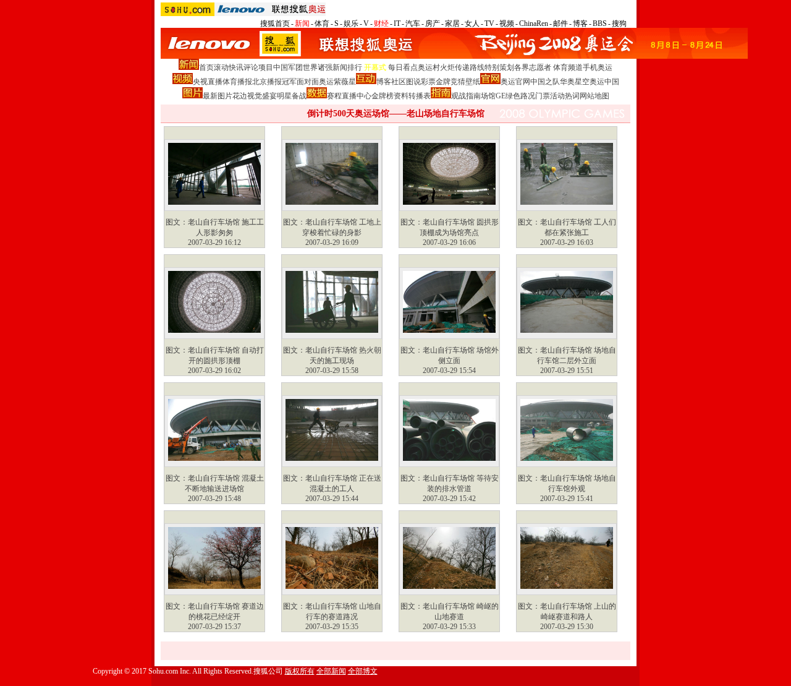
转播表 (419, 96)
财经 (381, 23)
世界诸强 (317, 67)
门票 (542, 96)
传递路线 (469, 67)
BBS (600, 23)
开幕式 (375, 67)
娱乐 (351, 23)
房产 (432, 23)
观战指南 (466, 96)
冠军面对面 (300, 81)
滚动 (221, 67)
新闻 (302, 23)
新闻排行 (347, 67)
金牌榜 (382, 96)
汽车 (412, 23)
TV (489, 23)
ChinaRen (533, 23)
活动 (557, 96)
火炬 (447, 67)
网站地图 (594, 96)
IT (397, 23)
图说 (413, 81)
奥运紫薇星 (337, 81)
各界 (521, 67)
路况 (527, 96)
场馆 (488, 96)
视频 (506, 23)
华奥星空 (575, 81)
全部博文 (363, 671)
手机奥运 (597, 67)
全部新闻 (331, 671)
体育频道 (568, 67)
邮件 (560, 23)
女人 (472, 23)
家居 (452, 23)
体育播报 (237, 81)
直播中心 (356, 96)
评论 (250, 67)
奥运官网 (515, 81)
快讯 (236, 67)
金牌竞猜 (450, 81)
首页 (206, 67)
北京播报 (267, 81)
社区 (398, 81)
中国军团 (288, 67)
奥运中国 (604, 81)
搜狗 (619, 23)
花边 (239, 96)
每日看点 (403, 67)
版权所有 (300, 671)
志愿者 (540, 67)
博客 (580, 23)
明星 (284, 96)
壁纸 (472, 81)
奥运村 (429, 67)
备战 (299, 96)
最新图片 (217, 96)
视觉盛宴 (262, 96)
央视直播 (207, 81)
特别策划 (499, 67)
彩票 (428, 81)
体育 (322, 23)
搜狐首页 (275, 23)
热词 (572, 96)
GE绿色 (508, 96)
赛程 (334, 96)
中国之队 (545, 81)
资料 (401, 96)
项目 (265, 67)
